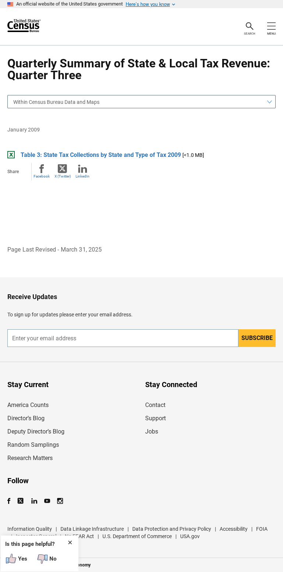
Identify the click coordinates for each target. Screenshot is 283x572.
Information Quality (29, 529)
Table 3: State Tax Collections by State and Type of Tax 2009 (101, 154)
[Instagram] (59, 501)
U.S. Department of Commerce (137, 536)
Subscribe (257, 337)
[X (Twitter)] (21, 501)
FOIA (262, 529)
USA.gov (190, 536)
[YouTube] (47, 501)
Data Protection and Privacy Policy (171, 529)
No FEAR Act (79, 536)
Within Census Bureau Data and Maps (56, 102)
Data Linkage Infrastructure (92, 529)
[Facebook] (11, 501)
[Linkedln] (34, 501)
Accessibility (234, 529)
